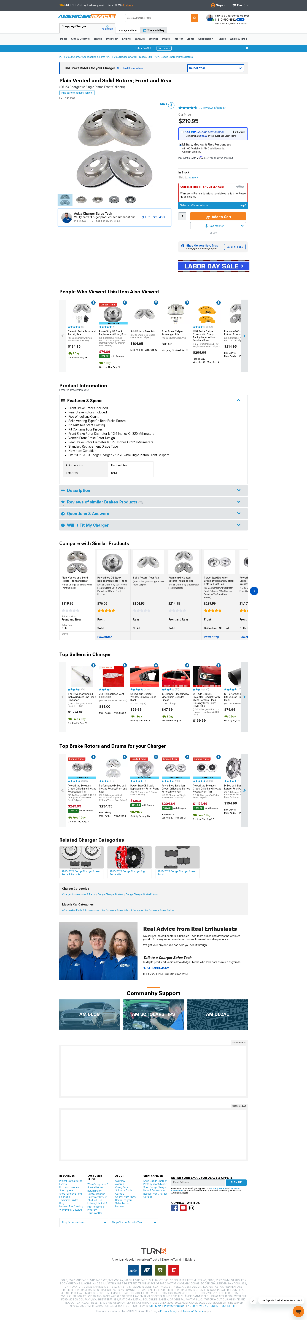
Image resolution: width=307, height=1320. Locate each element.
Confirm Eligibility (191, 151)
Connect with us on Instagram (191, 1208)
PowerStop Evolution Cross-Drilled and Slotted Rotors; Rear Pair (82, 792)
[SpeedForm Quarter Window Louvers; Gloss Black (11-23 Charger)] (144, 676)
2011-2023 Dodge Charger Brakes (126, 57)
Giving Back (121, 1187)
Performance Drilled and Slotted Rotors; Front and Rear (113, 792)
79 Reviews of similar (212, 108)
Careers (119, 1193)
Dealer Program (124, 1200)
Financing (64, 1196)
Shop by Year (66, 1190)
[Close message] (247, 48)
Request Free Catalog (71, 1206)
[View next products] (244, 336)
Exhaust (140, 38)
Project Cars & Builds (70, 1180)
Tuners (221, 38)
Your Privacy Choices (203, 1306)
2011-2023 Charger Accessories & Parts (82, 57)
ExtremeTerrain (172, 1259)
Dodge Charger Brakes (110, 894)
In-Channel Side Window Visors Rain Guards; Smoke (175, 699)
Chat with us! (94, 1200)
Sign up (236, 1182)
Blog (61, 1203)
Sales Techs (121, 1203)
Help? (243, 205)
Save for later (216, 226)
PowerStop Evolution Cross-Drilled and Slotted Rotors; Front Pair (176, 791)
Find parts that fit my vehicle (77, 92)
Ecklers (190, 1259)
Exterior (153, 38)
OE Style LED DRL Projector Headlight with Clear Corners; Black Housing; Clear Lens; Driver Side (206, 704)
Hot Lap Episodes (69, 1187)
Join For (235, 246)
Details (128, 5)
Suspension (205, 38)
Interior (178, 38)
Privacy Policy (218, 1188)
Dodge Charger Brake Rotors (142, 894)
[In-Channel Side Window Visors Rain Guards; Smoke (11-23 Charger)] (176, 676)
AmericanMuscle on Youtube (183, 1208)
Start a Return (95, 1187)
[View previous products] (62, 336)
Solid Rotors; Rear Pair (142, 334)
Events (63, 1184)
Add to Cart (221, 217)
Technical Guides (68, 1200)
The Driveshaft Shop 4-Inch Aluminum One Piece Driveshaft (82, 700)
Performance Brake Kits (115, 910)
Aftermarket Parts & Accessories (80, 910)
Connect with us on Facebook (174, 1208)
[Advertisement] (153, 1071)
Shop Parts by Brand (70, 1193)
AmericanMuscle (123, 1259)
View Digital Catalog (70, 1209)
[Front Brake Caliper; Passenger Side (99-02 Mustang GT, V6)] (176, 313)
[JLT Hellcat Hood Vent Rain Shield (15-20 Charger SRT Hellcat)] (113, 676)
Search (194, 18)
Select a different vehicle (194, 205)
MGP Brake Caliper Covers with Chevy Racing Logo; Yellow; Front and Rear (206, 339)
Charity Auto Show (125, 1196)
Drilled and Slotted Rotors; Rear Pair (238, 791)
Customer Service (97, 1197)
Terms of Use (94, 1213)
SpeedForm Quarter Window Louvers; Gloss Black (143, 699)
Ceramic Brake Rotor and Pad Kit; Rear (82, 336)
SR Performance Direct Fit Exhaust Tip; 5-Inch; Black (237, 699)
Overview (120, 1180)
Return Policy (94, 1190)
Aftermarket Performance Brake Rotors (152, 910)
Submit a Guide (123, 1190)
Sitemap (155, 1306)
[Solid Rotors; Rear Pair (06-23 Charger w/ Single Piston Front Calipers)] (144, 313)
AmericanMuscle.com (87, 16)
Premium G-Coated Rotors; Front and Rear (236, 336)
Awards (119, 1184)
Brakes (97, 38)
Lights (190, 38)
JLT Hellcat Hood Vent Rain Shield (113, 697)
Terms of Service (193, 1311)
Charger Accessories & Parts (78, 894)
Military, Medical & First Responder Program (97, 1206)
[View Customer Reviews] (188, 108)
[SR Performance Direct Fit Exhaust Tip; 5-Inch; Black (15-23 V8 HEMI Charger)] (238, 676)
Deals (63, 38)
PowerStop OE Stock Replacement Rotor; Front (113, 338)
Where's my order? (97, 1184)
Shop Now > (164, 48)
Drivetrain (112, 38)
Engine (126, 38)
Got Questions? (96, 1193)
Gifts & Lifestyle (80, 38)
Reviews (119, 1206)
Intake (166, 38)
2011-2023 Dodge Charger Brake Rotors (170, 57)
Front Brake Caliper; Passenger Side (174, 334)
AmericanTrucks (148, 1259)
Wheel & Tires (238, 38)
